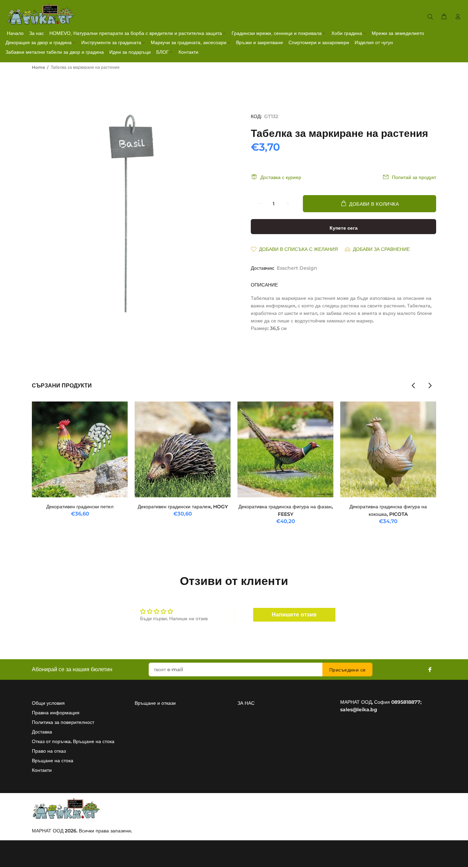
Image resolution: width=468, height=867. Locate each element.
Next (429, 385)
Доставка (42, 732)
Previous (413, 385)
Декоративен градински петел (79, 506)
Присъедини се (347, 670)
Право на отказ (49, 751)
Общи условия (48, 703)
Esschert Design (297, 268)
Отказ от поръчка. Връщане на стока (73, 741)
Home (38, 67)
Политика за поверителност (63, 722)
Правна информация (55, 713)
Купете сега (344, 228)
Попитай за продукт (414, 177)
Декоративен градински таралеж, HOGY (183, 506)
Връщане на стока (52, 760)
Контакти (42, 770)
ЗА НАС (246, 703)
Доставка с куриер (280, 177)
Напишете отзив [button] (294, 614)
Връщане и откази (155, 703)
